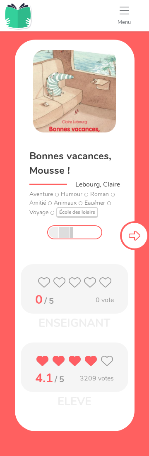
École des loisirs (77, 212)
